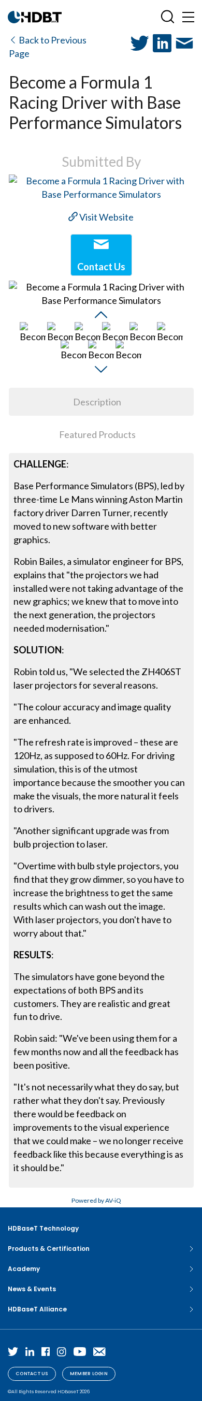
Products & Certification (49, 1248)
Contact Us (32, 1373)
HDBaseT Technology (43, 1228)
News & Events (32, 1289)
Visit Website (106, 217)
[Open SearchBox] (168, 17)
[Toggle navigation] (188, 17)
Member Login (89, 1373)
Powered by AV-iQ (96, 1200)
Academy (24, 1268)
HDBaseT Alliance (37, 1309)
